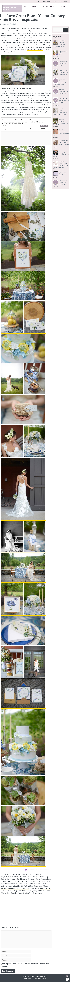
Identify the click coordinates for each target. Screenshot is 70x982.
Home (39, 1)
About (44, 1)
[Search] (65, 30)
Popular (62, 6)
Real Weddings (34, 6)
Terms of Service (28, 978)
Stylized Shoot (13, 24)
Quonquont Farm (38, 891)
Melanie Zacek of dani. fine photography (15, 888)
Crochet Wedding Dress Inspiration (63, 91)
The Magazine (63, 1)
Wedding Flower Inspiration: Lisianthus (64, 182)
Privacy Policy (38, 978)
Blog (25, 6)
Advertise (49, 1)
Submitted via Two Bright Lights (30, 893)
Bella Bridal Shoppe (8, 879)
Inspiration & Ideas (49, 6)
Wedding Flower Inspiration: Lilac (64, 63)
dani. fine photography (35, 49)
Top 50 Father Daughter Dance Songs (64, 173)
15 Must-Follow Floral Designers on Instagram (64, 72)
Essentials (20, 881)
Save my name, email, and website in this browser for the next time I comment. (26, 965)
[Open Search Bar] (44, 10)
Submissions (56, 1)
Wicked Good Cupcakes (9, 893)
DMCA (44, 978)
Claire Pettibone (32, 877)
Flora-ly (4, 884)
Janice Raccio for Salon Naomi (29, 884)
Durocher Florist (34, 879)
